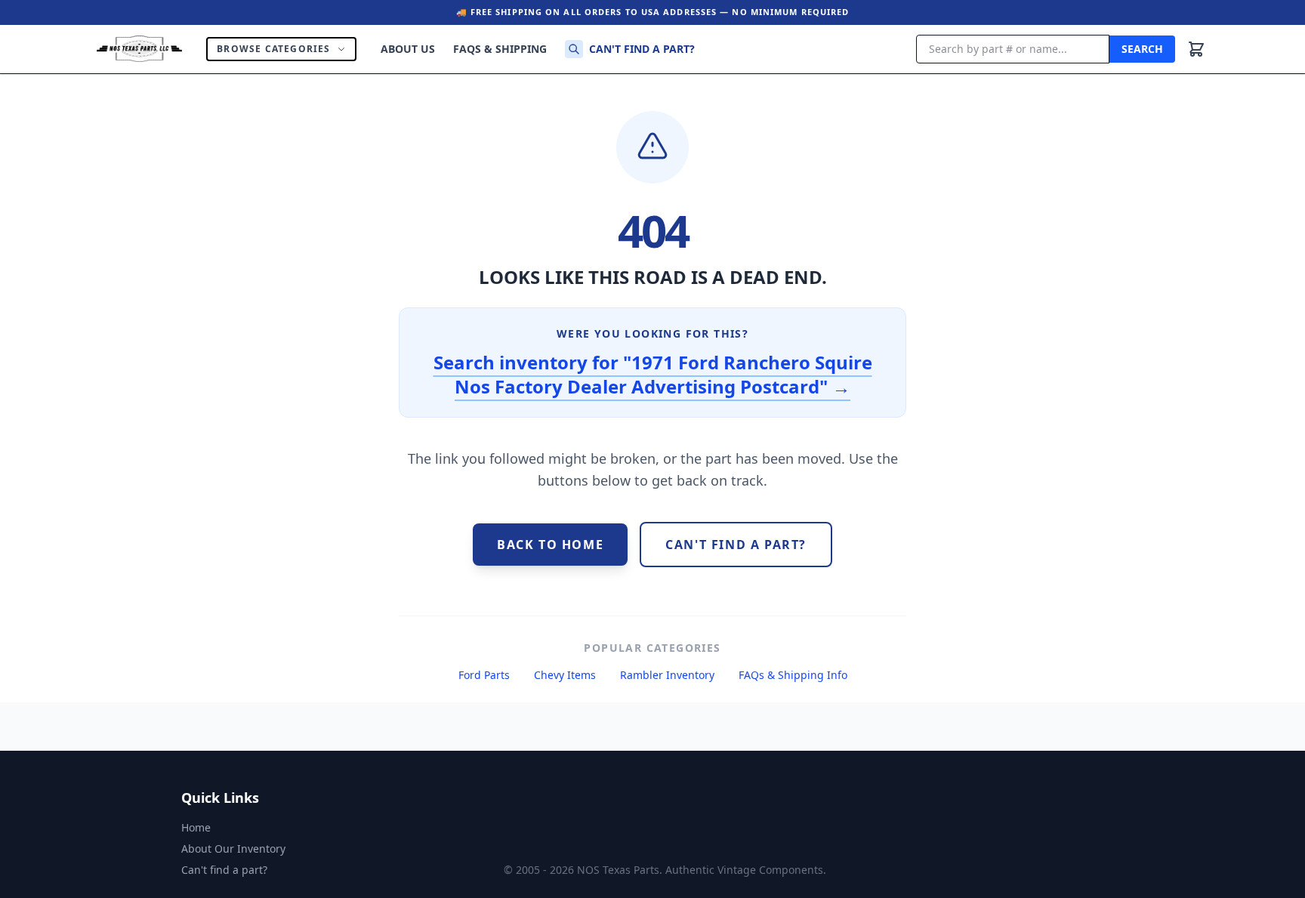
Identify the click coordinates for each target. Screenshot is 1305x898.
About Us (408, 49)
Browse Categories (273, 48)
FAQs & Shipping (500, 49)
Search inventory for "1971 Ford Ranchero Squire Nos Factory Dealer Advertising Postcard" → (652, 374)
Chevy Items (565, 675)
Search (1142, 49)
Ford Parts (484, 675)
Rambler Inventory (667, 675)
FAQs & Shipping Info (793, 675)
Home (196, 827)
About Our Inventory (233, 848)
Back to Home (550, 544)
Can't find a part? (642, 49)
